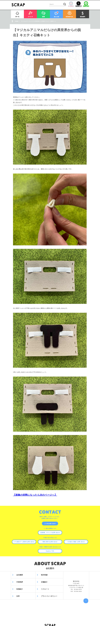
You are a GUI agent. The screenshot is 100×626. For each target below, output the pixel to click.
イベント (30, 14)
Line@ (86, 4)
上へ (85, 600)
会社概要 (19, 575)
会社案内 (82, 14)
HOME (16, 21)
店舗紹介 (44, 582)
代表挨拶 (19, 582)
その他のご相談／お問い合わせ (76, 541)
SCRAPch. (69, 14)
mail (71, 4)
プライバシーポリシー (49, 596)
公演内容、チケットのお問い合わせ (50, 532)
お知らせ (56, 14)
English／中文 (50, 551)
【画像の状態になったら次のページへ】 (35, 494)
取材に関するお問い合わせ (50, 541)
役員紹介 (19, 589)
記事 (43, 14)
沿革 (18, 596)
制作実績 (44, 575)
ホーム (17, 14)
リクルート (45, 589)
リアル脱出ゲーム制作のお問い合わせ (24, 541)
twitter (78, 4)
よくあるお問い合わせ (50, 523)
